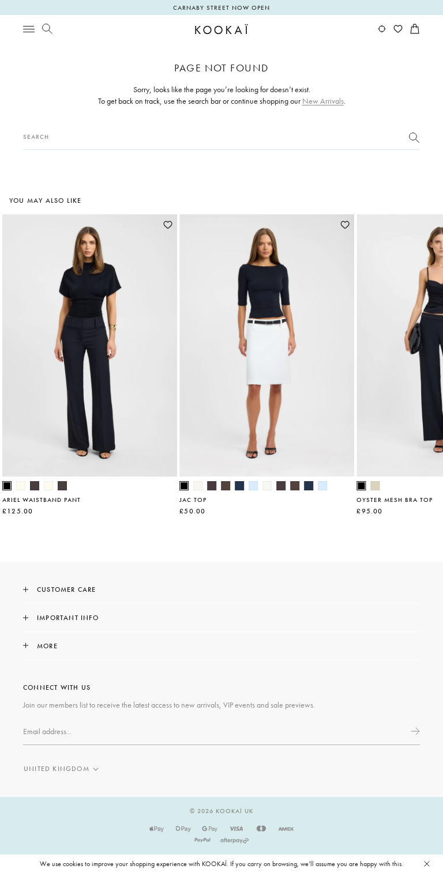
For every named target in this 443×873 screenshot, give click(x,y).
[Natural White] (20, 485)
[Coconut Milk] (197, 485)
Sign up (414, 731)
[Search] (47, 28)
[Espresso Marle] (211, 485)
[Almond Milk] (375, 485)
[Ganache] (225, 485)
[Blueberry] (239, 485)
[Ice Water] (253, 485)
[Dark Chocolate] (34, 485)
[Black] (7, 485)
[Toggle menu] (29, 28)
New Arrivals (323, 101)
